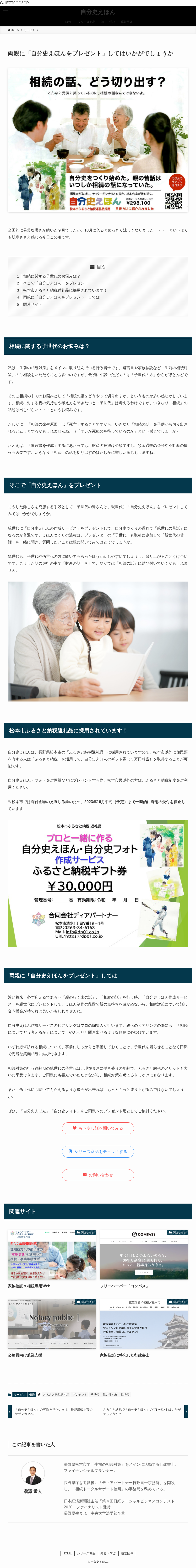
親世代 (125, 1394)
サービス (19, 1394)
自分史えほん (98, 12)
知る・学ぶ (108, 1553)
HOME (67, 1553)
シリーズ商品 (86, 1553)
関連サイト (32, 304)
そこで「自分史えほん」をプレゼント (55, 283)
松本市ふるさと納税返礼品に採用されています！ (65, 290)
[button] (5, 12)
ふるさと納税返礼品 (56, 1394)
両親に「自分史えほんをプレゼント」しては (61, 297)
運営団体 (127, 1553)
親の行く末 (110, 1394)
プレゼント (80, 1394)
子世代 (95, 1394)
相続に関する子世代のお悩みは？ (52, 276)
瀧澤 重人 (33, 1491)
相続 (32, 1394)
